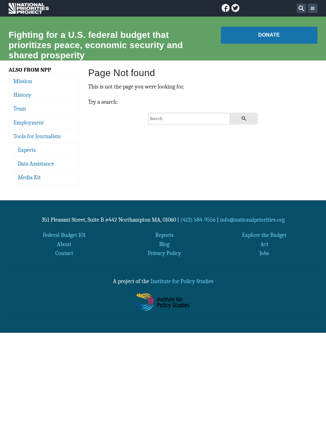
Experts (27, 150)
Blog (164, 244)
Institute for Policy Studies (182, 281)
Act (264, 244)
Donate (269, 35)
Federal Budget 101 (64, 235)
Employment (28, 122)
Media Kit (29, 177)
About (64, 244)
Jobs (264, 253)
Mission (22, 81)
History (22, 95)
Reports (164, 235)
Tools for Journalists (36, 136)
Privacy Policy (164, 253)
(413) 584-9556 (198, 220)
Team (19, 108)
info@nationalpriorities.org (252, 220)
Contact (64, 253)
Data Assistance (36, 163)
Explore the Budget (264, 235)
